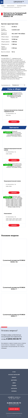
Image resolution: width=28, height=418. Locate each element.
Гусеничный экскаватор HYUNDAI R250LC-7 (14, 315)
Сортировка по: (6, 85)
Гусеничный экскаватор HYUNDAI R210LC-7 (14, 288)
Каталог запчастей (10, 5)
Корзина (14, 391)
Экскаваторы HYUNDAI (21, 5)
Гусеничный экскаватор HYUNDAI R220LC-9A (14, 261)
